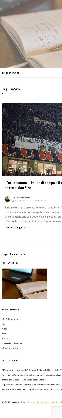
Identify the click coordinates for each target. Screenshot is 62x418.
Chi (4, 324)
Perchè (5, 338)
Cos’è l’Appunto (10, 319)
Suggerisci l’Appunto (12, 343)
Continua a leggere (15, 227)
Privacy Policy (35, 402)
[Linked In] (13, 263)
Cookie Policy (52, 402)
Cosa (4, 328)
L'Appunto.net (11, 72)
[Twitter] (9, 263)
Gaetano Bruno (21, 197)
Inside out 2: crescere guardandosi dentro (23, 379)
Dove (5, 333)
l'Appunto (20, 201)
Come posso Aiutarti (12, 348)
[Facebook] (4, 263)
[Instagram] (17, 263)
